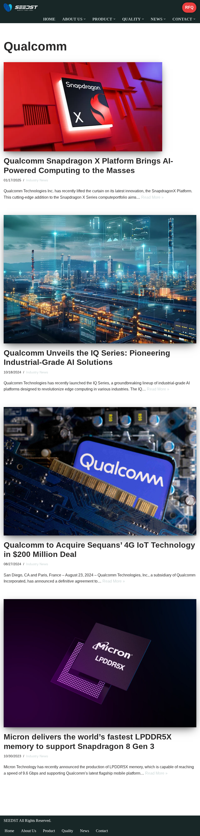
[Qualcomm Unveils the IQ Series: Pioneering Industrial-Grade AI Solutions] (100, 279)
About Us (28, 831)
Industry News (37, 180)
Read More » (152, 197)
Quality (67, 831)
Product (49, 831)
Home (49, 19)
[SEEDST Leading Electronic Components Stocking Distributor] (21, 7)
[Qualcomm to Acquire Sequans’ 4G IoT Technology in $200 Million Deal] (100, 471)
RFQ (189, 7)
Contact (102, 831)
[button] (85, 19)
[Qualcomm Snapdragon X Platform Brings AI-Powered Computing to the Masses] (100, 106)
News (84, 831)
